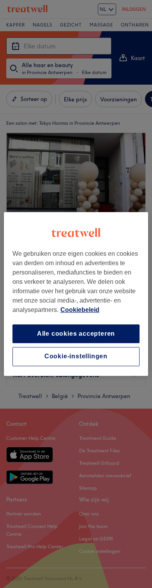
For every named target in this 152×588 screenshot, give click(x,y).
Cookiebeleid (79, 309)
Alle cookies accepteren (76, 333)
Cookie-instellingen (76, 356)
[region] (76, 294)
